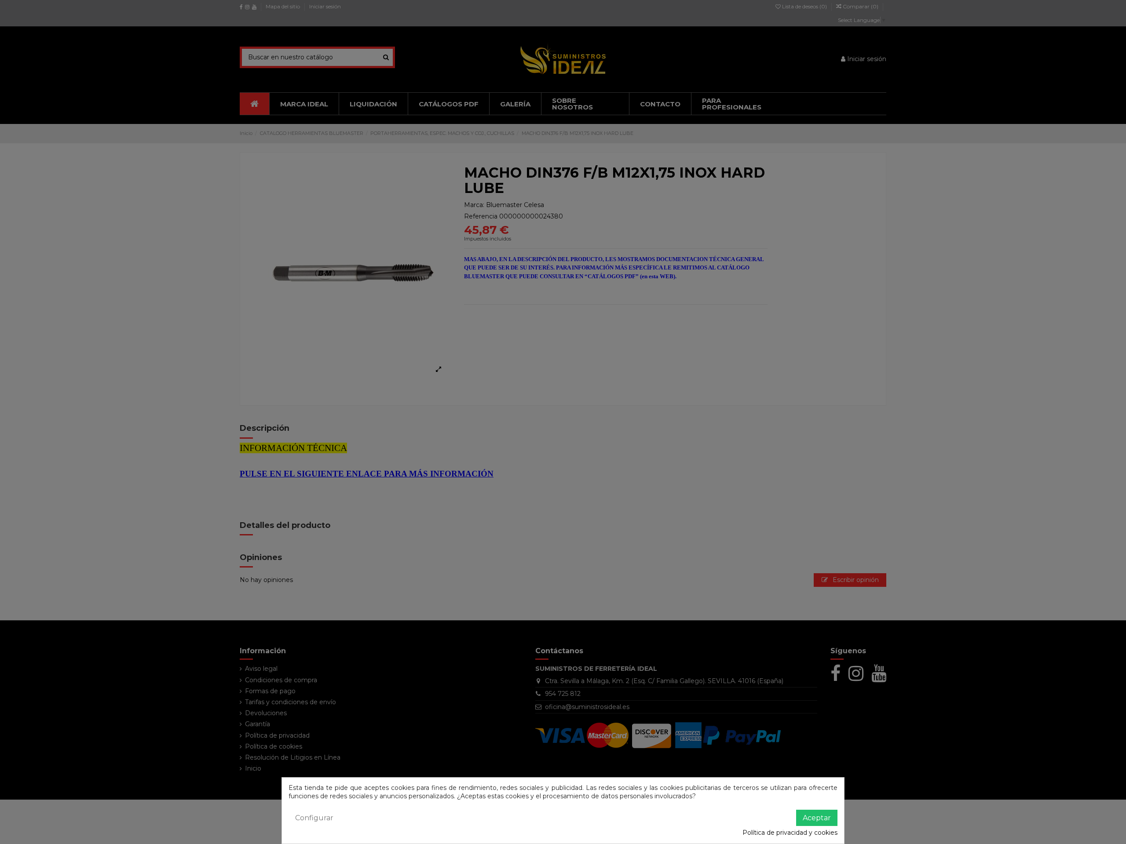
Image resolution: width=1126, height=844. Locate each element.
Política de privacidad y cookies (789, 833)
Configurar (314, 818)
